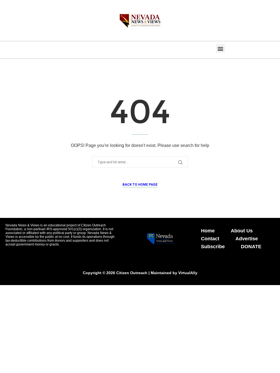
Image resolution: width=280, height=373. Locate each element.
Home (208, 230)
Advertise (246, 238)
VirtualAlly (187, 273)
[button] (220, 48)
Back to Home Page (140, 185)
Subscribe (213, 246)
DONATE (251, 246)
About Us (242, 230)
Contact (210, 238)
